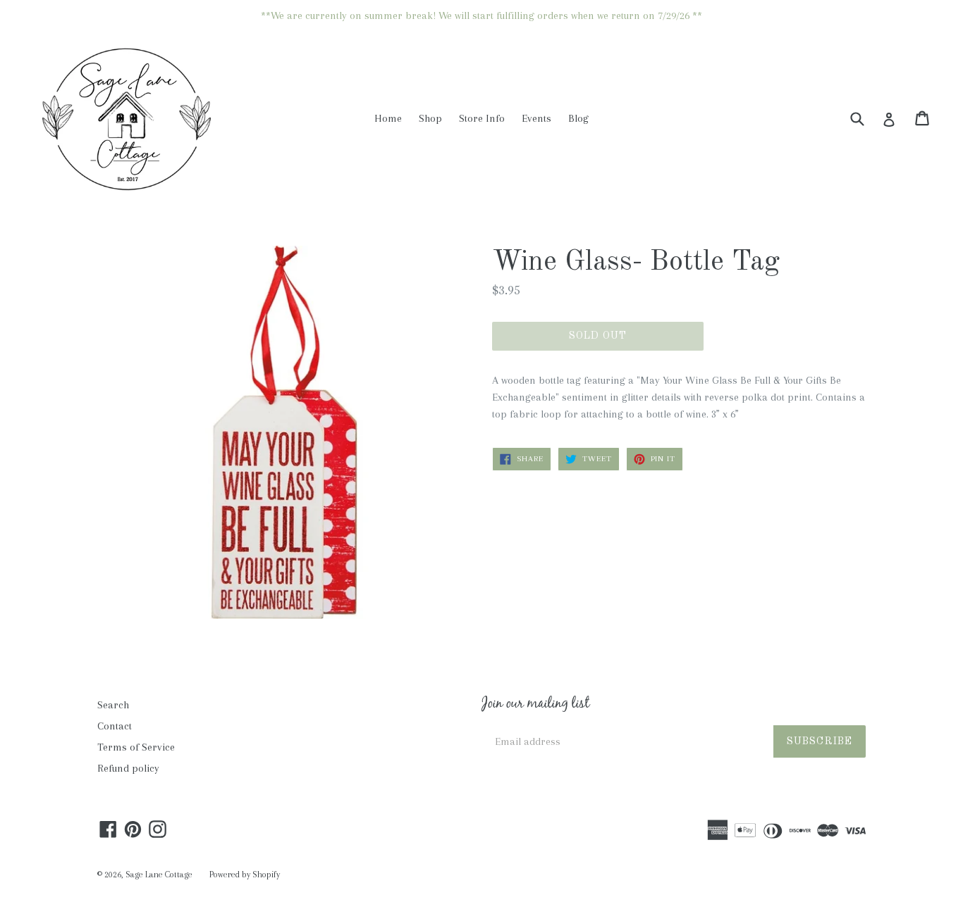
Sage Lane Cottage (158, 874)
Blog (578, 118)
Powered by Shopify (244, 874)
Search (113, 704)
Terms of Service (136, 747)
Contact (114, 726)
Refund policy (128, 768)
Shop (430, 118)
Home (388, 118)
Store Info (482, 118)
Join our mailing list (535, 704)
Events (536, 118)
